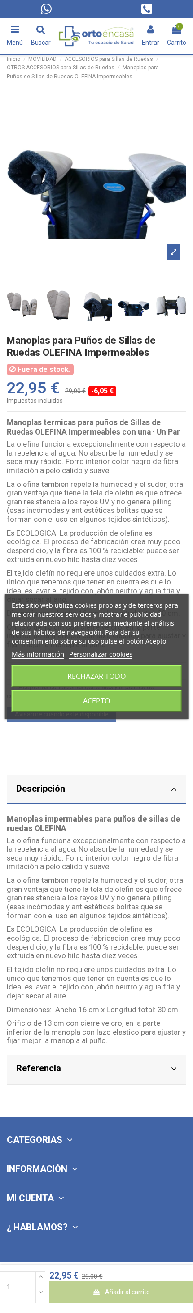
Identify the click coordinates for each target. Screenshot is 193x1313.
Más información (38, 653)
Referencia (38, 1068)
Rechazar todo (96, 676)
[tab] (96, 790)
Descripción (40, 788)
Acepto (96, 701)
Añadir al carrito (127, 1292)
